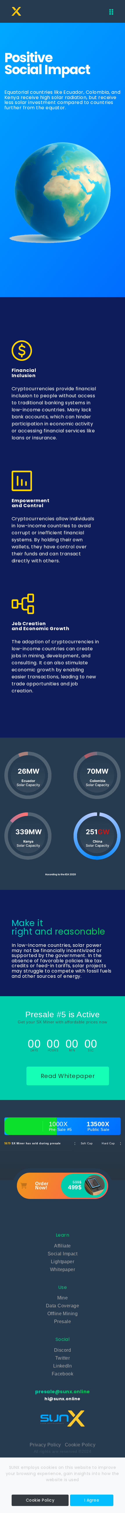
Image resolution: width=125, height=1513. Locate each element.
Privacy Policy (45, 1444)
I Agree (91, 1500)
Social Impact (62, 1253)
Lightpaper (62, 1261)
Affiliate (62, 1245)
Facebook (63, 1373)
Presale (62, 1321)
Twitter (62, 1358)
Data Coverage (62, 1305)
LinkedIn (62, 1365)
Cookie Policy (80, 1444)
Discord (62, 1350)
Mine (62, 1297)
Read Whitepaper (68, 1076)
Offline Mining (62, 1313)
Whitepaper (62, 1269)
